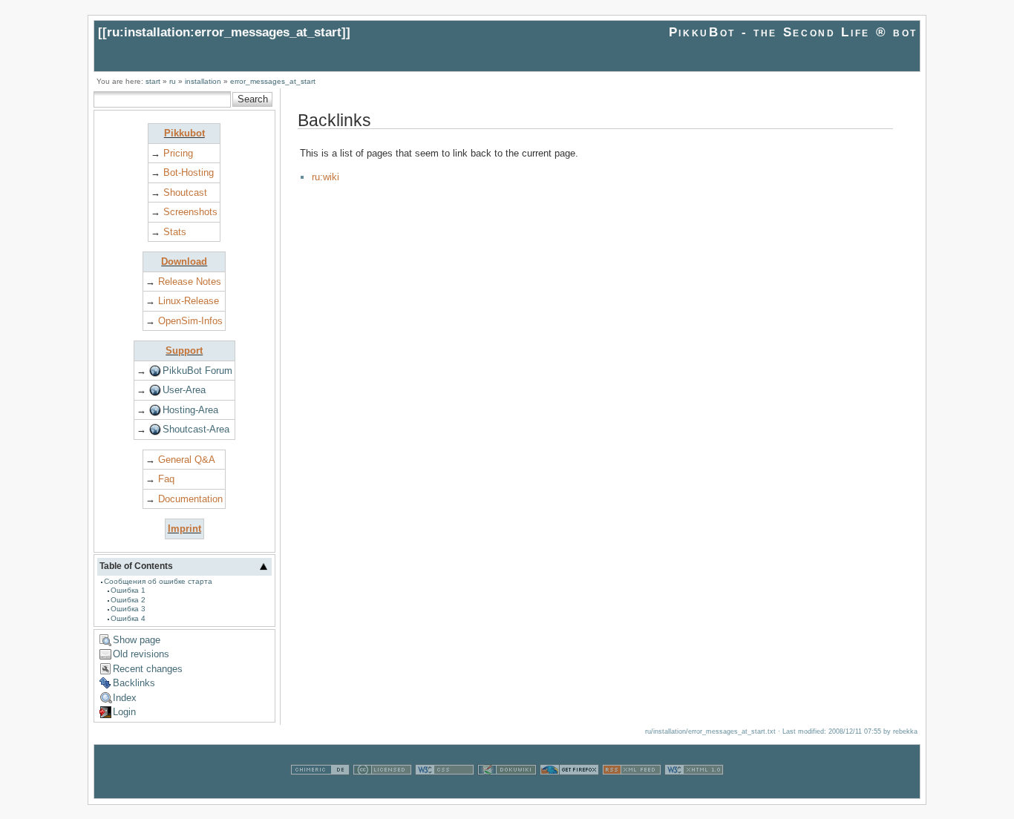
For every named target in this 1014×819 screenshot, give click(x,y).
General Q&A (186, 459)
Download (184, 261)
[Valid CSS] (444, 791)
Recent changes (148, 668)
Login (124, 711)
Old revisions (141, 654)
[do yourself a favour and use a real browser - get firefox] (569, 791)
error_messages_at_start (272, 81)
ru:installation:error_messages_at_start (224, 32)
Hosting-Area (190, 409)
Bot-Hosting (188, 172)
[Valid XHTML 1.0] (694, 791)
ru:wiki (325, 176)
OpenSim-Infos (190, 320)
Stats (174, 231)
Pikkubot (184, 133)
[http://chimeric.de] (320, 791)
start (152, 81)
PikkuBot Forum (197, 370)
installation (203, 81)
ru (172, 81)
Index (125, 697)
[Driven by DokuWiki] (507, 791)
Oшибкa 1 (128, 590)
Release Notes (189, 281)
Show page (136, 639)
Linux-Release (188, 300)
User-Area (184, 389)
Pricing (178, 153)
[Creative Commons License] (382, 791)
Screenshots (190, 211)
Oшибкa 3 (128, 609)
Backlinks (134, 682)
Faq (166, 478)
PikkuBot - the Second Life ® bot (793, 32)
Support (184, 350)
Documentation (190, 498)
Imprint (184, 528)
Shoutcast (185, 192)
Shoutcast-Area (196, 429)
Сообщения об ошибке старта (158, 581)
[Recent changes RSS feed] (631, 791)
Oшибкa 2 (128, 600)
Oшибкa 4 (128, 618)
